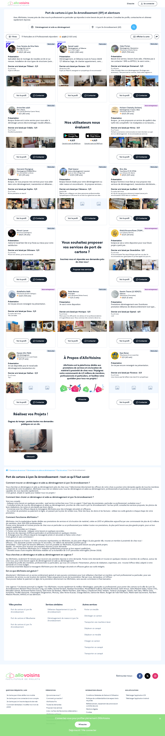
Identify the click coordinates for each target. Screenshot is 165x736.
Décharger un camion (93, 615)
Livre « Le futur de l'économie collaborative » (62, 711)
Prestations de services (17, 470)
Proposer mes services (54, 708)
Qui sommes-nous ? (53, 695)
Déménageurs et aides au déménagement (41, 470)
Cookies (89, 712)
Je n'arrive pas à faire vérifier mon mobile (21, 695)
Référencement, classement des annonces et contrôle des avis (102, 705)
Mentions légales (92, 709)
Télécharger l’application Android (137, 698)
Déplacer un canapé (92, 628)
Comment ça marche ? (54, 698)
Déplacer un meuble (92, 634)
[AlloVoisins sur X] (147, 676)
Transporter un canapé (93, 647)
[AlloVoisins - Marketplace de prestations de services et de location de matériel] (18, 5)
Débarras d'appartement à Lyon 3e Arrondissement (62, 610)
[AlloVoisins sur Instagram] (155, 676)
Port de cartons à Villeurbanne (23, 618)
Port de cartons (62, 470)
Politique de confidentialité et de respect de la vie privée (102, 699)
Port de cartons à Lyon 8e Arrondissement (21, 610)
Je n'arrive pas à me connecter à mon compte (23, 698)
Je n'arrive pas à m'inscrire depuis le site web (22, 701)
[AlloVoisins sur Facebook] (140, 676)
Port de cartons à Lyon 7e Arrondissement (21, 625)
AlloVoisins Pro (51, 701)
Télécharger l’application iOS (136, 695)
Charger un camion (92, 641)
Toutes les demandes (53, 705)
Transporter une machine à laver (97, 622)
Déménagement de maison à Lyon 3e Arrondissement (63, 619)
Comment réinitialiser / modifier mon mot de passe (22, 706)
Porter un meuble (91, 609)
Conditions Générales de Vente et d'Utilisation (102, 695)
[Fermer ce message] (160, 719)
